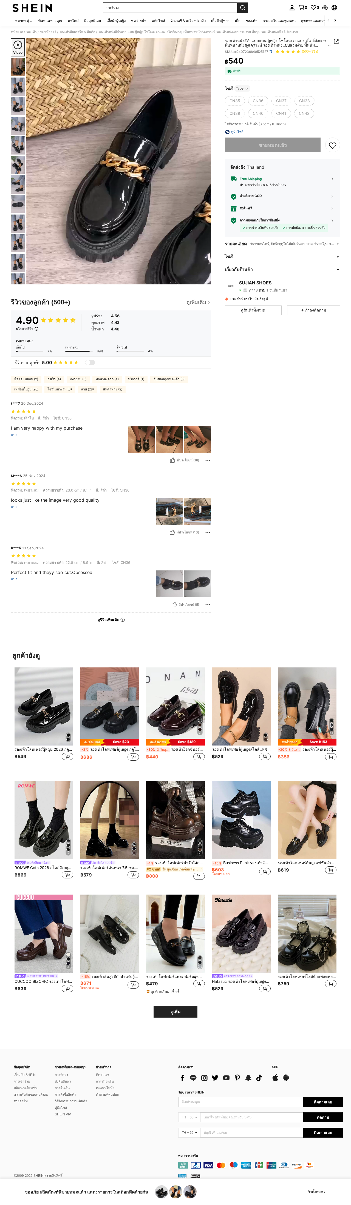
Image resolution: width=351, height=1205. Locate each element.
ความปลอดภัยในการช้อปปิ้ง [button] (260, 220)
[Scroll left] (328, 20)
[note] (109, 742)
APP (274, 1067)
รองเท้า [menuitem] (251, 21)
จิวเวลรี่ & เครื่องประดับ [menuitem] (188, 21)
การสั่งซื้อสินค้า (65, 1095)
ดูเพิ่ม (176, 1011)
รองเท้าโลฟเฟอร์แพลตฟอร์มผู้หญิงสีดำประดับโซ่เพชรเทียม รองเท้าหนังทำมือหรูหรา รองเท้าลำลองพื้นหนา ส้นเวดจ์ (175, 976)
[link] (302, 7)
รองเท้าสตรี (48, 32)
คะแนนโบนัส (105, 1088)
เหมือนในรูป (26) (26, 389)
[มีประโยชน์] (172, 460)
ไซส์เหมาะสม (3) (60, 389)
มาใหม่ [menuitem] (73, 21)
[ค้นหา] (242, 7)
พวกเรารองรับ (188, 1156)
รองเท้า (31, 32)
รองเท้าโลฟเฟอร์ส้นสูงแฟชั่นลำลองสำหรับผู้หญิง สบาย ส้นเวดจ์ (307, 863)
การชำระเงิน (105, 1081)
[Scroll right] (335, 20)
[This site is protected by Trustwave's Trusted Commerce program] (182, 1176)
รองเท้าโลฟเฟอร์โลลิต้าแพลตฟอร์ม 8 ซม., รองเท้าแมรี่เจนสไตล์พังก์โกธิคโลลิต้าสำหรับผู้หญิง (307, 976)
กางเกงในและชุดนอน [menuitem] (279, 21)
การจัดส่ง (61, 1075)
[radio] (235, 101)
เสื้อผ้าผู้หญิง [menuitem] (116, 21)
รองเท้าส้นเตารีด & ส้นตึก (77, 32)
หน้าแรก (17, 32)
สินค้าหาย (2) (112, 389)
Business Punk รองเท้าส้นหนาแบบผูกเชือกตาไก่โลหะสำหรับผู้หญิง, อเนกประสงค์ (242, 863)
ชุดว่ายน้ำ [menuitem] (138, 21)
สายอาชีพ (21, 1101)
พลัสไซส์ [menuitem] (158, 21)
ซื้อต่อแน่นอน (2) (26, 379)
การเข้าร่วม (22, 1081)
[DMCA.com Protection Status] (195, 1176)
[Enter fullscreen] (205, 280)
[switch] (90, 362)
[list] (222, 1078)
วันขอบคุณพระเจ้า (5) (169, 379)
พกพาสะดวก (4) (107, 379)
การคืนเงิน (62, 1088)
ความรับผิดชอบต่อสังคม (31, 1095)
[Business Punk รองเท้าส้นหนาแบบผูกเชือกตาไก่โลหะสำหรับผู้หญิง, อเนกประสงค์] (241, 820)
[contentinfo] (260, 1165)
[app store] (275, 1080)
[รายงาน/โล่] (208, 460)
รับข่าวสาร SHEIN (191, 1092)
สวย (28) (87, 389)
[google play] (286, 1080)
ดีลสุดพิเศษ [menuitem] (92, 21)
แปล (14, 435)
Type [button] (240, 89)
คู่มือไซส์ (61, 1108)
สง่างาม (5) (78, 379)
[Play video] (118, 161)
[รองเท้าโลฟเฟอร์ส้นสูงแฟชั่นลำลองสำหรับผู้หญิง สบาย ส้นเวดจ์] (307, 820)
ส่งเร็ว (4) (54, 379)
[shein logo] (32, 7)
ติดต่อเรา (102, 1075)
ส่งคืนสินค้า (63, 1081)
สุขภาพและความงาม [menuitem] (317, 21)
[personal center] (292, 7)
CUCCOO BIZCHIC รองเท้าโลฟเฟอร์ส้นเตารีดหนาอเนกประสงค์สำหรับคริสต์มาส (44, 981)
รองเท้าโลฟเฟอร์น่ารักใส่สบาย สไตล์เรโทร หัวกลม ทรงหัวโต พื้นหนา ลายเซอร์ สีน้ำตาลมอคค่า (176, 863)
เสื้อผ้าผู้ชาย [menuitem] (220, 21)
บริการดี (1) (136, 379)
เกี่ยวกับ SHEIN (25, 1075)
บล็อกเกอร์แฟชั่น (25, 1088)
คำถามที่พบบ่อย (107, 1095)
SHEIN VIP (63, 1114)
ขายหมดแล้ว (273, 145)
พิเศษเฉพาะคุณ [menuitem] (50, 21)
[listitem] (43, 720)
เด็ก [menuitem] (237, 21)
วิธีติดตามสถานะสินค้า (71, 1101)
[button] (325, 7)
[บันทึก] (332, 145)
